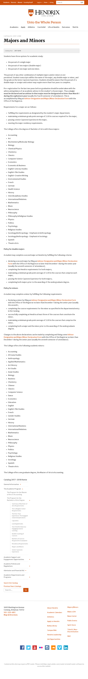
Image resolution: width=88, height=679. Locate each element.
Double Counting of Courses (18, 535)
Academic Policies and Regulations (12, 565)
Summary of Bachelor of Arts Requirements (19, 505)
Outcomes (66, 27)
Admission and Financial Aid (14, 570)
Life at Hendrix (53, 27)
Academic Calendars (54, 612)
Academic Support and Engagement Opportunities (14, 558)
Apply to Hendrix (53, 621)
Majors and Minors (18, 547)
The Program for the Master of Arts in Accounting (17, 493)
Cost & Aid (41, 27)
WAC (69, 636)
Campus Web (51, 630)
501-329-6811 (9, 612)
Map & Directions (11, 615)
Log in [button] (39, 2)
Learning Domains (17, 524)
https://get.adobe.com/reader (54, 664)
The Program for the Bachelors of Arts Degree (16, 499)
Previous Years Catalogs (12, 586)
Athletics (31, 27)
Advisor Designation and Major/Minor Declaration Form (46, 98)
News (46, 2)
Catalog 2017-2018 (12, 36)
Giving (52, 2)
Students (6, 2)
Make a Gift (71, 612)
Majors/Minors (72, 607)
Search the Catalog (11, 583)
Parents (13, 2)
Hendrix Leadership (54, 635)
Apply (23, 27)
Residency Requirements (20, 544)
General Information (11, 484)
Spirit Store (71, 625)
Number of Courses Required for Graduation (19, 539)
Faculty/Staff (28, 2)
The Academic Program (12, 489)
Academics (14, 27)
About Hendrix (52, 608)
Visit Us (75, 27)
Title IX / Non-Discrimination (72, 631)
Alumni (20, 2)
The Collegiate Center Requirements (19, 510)
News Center (72, 616)
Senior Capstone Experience (17, 551)
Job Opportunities (53, 639)
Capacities (15, 520)
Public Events (72, 621)
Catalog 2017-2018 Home (15, 480)
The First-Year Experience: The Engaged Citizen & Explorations (20, 515)
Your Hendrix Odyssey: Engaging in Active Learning (19, 528)
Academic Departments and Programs (14, 576)
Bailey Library (52, 626)
